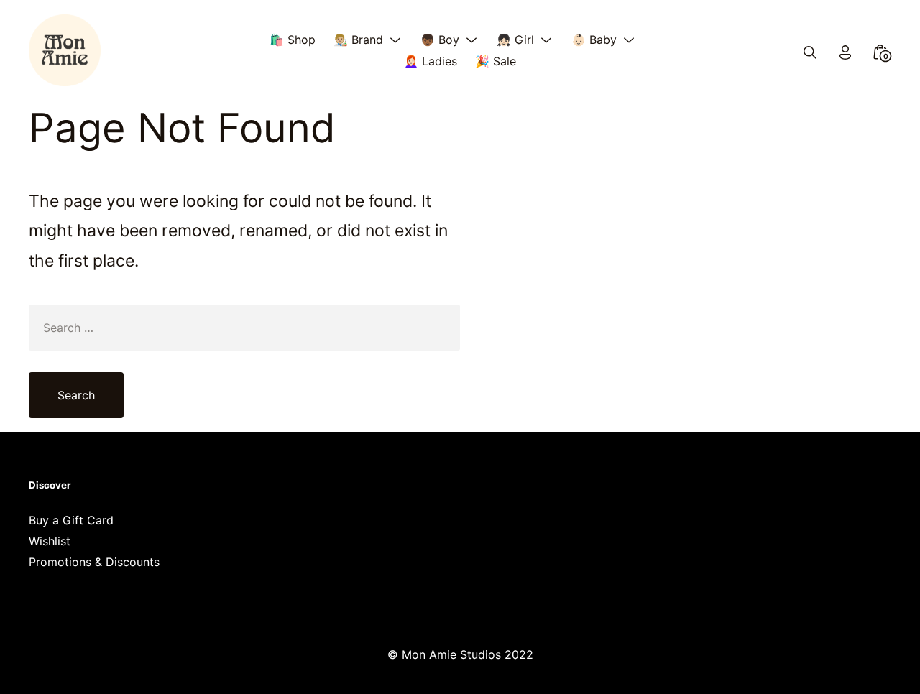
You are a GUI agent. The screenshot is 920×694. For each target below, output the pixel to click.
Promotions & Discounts (94, 562)
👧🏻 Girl (515, 39)
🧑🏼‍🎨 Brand (358, 39)
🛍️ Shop (293, 39)
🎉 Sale (495, 61)
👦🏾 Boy (439, 39)
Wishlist (49, 541)
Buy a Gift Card (71, 520)
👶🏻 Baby (594, 39)
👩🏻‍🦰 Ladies (430, 61)
